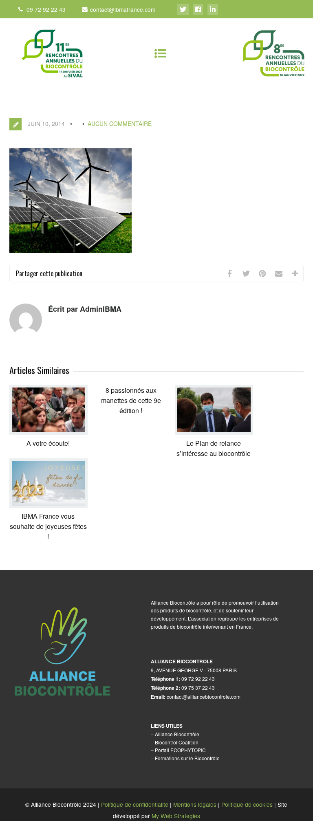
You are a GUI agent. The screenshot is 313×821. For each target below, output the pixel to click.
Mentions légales (194, 804)
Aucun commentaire (120, 123)
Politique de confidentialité (134, 804)
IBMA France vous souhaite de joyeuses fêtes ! (48, 526)
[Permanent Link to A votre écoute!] (48, 432)
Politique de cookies (247, 804)
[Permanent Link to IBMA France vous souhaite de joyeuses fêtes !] (48, 505)
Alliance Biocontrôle (177, 734)
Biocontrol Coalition (176, 742)
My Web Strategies (176, 816)
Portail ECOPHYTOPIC (180, 749)
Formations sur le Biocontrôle (187, 758)
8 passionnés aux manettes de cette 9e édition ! (131, 400)
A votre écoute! (48, 443)
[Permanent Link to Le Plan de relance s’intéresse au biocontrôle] (214, 432)
